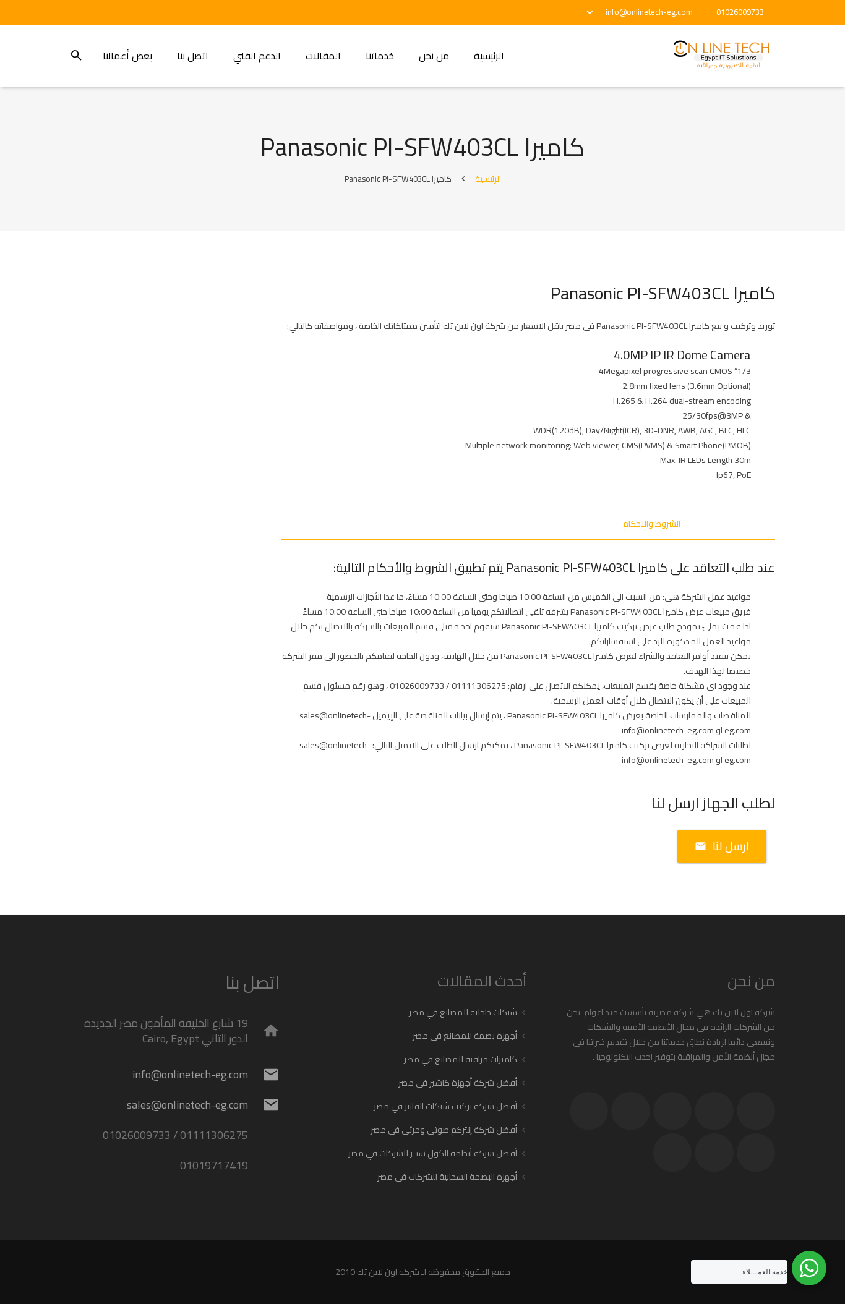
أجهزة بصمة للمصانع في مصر (465, 1035)
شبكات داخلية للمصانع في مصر (463, 1012)
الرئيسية (488, 178)
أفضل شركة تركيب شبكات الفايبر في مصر (445, 1106)
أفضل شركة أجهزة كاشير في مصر (457, 1082)
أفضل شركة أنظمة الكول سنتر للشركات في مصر (432, 1153)
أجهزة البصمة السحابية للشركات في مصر (447, 1176)
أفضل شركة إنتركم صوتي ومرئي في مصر (444, 1129)
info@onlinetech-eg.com (649, 11)
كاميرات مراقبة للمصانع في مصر (460, 1059)
